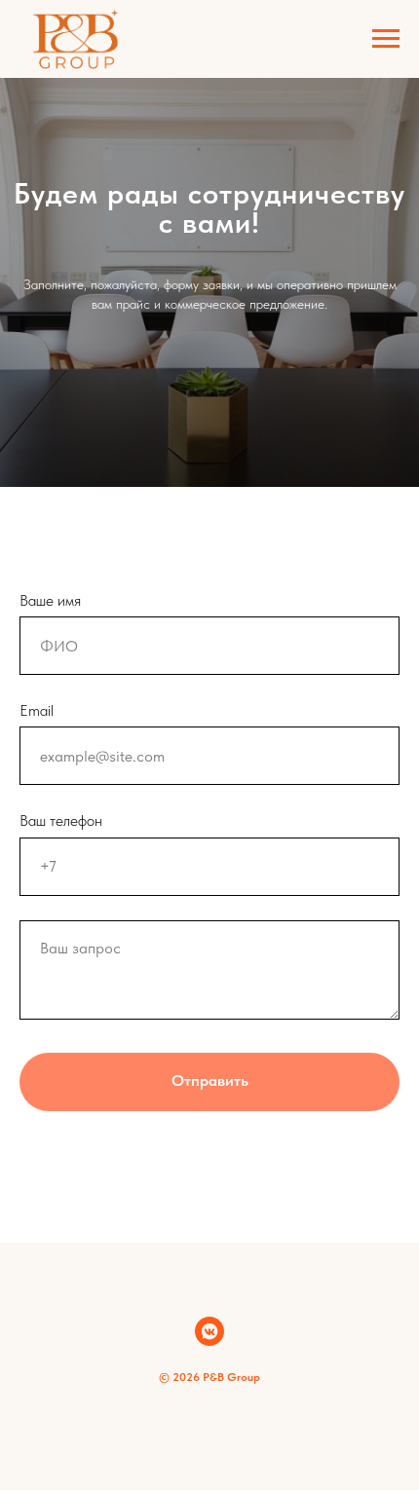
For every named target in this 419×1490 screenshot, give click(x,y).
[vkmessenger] (209, 1331)
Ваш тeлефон (60, 820)
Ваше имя (50, 600)
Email (36, 710)
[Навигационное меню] (386, 39)
